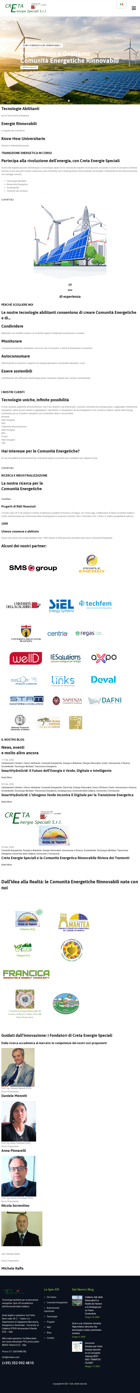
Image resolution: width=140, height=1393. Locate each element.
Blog (49, 1332)
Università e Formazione (107, 790)
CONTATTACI (7, 199)
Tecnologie (52, 1316)
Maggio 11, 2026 (92, 1366)
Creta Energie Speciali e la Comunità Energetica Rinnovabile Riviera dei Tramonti (65, 858)
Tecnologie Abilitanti (24, 766)
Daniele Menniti (14, 1096)
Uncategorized (64, 790)
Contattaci (6, 499)
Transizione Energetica (45, 766)
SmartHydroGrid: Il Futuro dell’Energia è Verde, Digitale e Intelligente (56, 771)
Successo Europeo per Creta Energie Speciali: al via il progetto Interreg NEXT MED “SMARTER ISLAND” (93, 1353)
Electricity (67, 787)
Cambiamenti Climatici (12, 763)
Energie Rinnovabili (92, 763)
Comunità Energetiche (51, 763)
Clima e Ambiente (32, 763)
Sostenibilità (7, 766)
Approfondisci (30, 67)
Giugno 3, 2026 (78, 1337)
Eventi (105, 763)
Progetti (51, 1322)
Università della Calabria (83, 790)
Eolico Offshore (99, 787)
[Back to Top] (134, 1388)
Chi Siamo (51, 1297)
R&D (49, 1327)
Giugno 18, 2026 (92, 1317)
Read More (6, 777)
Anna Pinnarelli (13, 1151)
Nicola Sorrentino (15, 1206)
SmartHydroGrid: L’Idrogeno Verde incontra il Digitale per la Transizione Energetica (67, 795)
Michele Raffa (12, 1268)
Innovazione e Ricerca (119, 763)
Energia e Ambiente (72, 763)
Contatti (50, 1338)
